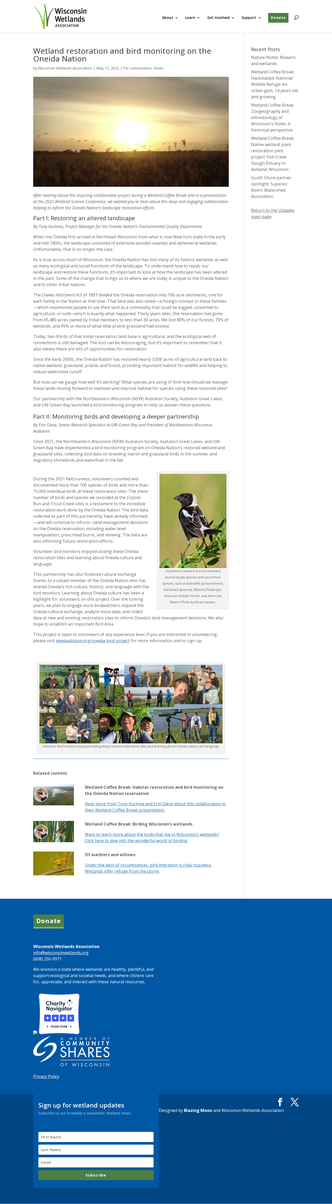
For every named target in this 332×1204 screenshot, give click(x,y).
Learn (190, 18)
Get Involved (218, 18)
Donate (278, 17)
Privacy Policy (46, 1076)
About (167, 18)
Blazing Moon (198, 1110)
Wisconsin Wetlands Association (65, 68)
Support (248, 18)
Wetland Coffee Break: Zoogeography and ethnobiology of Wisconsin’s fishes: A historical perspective (272, 117)
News (158, 68)
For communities (137, 68)
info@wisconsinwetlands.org (61, 953)
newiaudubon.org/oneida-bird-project (93, 640)
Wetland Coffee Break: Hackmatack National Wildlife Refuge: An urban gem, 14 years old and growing (274, 84)
